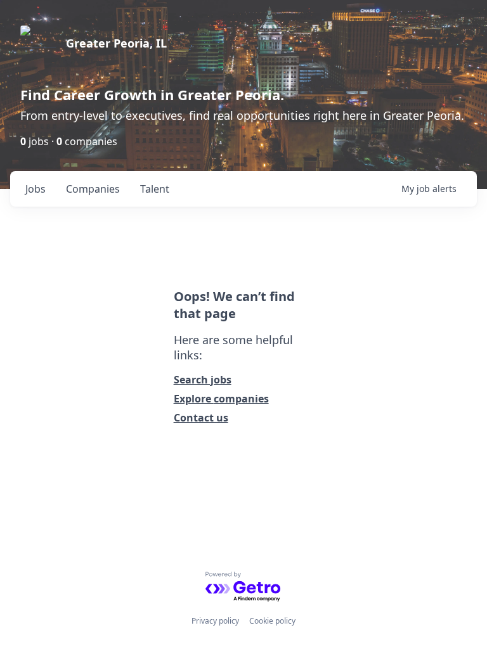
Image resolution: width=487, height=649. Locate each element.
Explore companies (221, 399)
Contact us (201, 418)
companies (93, 189)
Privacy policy (215, 620)
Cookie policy (272, 620)
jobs (35, 189)
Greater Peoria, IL (116, 43)
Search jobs (202, 380)
